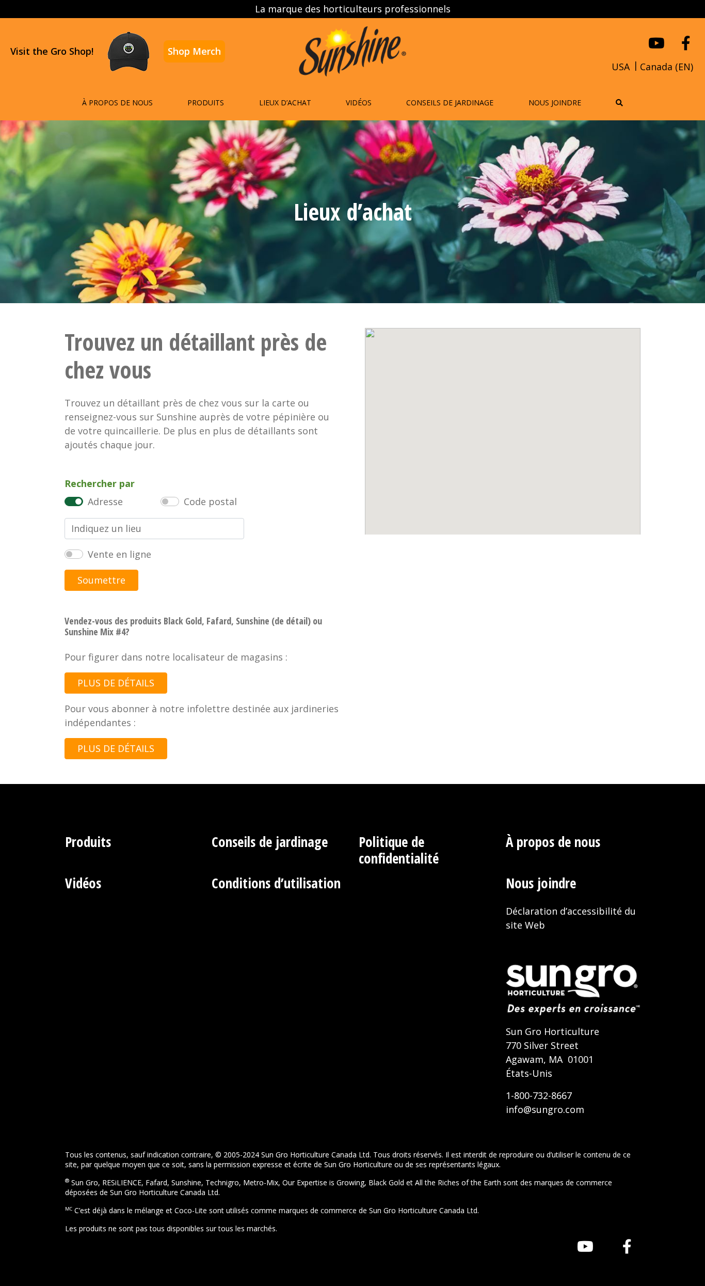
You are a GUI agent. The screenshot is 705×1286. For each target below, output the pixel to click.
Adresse (105, 501)
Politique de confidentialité (399, 850)
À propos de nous (117, 102)
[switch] (74, 501)
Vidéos (359, 102)
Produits (205, 102)
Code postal (210, 501)
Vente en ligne (119, 554)
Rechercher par (100, 483)
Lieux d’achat (285, 102)
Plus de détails (115, 683)
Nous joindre (554, 102)
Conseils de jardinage (449, 102)
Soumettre (101, 580)
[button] (619, 102)
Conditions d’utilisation (276, 882)
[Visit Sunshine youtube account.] (656, 43)
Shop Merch (194, 51)
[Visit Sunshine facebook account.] (686, 43)
